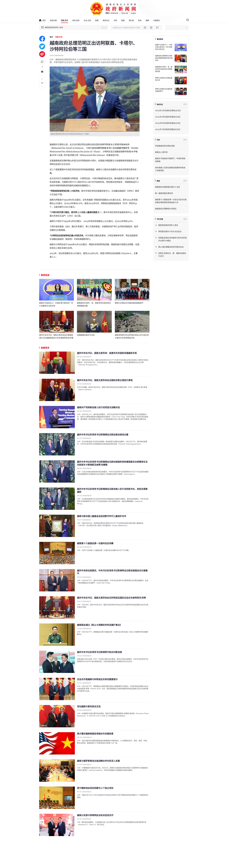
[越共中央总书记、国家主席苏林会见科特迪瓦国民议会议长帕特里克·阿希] (57, 607)
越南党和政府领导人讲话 (168, 225)
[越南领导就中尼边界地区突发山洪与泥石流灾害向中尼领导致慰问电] (132, 321)
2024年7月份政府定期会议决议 (167, 129)
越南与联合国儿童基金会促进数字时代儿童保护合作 (101, 516)
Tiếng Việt (124, 13)
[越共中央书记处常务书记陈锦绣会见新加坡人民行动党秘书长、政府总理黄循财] (57, 498)
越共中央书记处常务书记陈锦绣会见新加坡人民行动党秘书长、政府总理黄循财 (112, 490)
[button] (102, 27)
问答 (115, 20)
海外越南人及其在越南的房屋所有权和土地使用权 (170, 169)
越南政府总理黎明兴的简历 (165, 209)
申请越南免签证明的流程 (165, 146)
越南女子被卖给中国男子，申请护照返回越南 (170, 159)
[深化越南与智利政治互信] (57, 716)
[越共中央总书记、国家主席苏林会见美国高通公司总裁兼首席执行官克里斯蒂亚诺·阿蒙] (56, 321)
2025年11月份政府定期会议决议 (168, 110)
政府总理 (53, 20)
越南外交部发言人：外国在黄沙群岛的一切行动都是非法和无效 (56, 304)
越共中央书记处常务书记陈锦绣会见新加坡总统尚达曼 (102, 434)
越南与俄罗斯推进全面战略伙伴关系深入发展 (98, 760)
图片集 (131, 20)
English (133, 13)
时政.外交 (64, 20)
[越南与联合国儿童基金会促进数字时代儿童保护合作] (57, 526)
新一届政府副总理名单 (164, 193)
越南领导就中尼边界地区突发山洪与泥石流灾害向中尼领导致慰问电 (132, 336)
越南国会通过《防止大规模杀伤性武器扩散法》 (99, 625)
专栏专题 (160, 219)
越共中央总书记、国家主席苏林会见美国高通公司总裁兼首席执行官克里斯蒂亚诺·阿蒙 (56, 336)
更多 (185, 104)
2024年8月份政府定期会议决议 (167, 123)
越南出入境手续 (161, 152)
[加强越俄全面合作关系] (94, 321)
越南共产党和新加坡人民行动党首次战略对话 (98, 407)
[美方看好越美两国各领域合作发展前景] (57, 743)
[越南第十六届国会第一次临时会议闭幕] (57, 553)
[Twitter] (157, 27)
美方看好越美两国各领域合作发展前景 (95, 733)
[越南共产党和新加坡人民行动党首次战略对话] (57, 417)
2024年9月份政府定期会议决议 (167, 117)
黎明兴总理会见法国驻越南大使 (163, 79)
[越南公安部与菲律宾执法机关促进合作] (57, 825)
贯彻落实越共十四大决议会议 (55, 27)
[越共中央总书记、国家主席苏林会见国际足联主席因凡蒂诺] (57, 390)
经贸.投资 (75, 20)
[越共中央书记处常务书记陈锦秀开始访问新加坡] (57, 662)
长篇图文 (156, 20)
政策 (96, 20)
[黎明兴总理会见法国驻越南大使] (181, 80)
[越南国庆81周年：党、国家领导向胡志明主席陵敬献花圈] (94, 289)
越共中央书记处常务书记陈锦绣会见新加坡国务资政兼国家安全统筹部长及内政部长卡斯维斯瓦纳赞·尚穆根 (112, 463)
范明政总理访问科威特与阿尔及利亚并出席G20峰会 (172, 239)
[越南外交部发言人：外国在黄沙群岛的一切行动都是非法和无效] (56, 289)
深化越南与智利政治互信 (89, 706)
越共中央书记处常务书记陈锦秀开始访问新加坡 (99, 652)
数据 (123, 20)
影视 (139, 20)
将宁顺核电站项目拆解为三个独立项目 (95, 788)
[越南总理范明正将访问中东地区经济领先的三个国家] (95, 99)
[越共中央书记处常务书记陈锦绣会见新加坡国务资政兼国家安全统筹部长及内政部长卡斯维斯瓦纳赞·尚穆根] (57, 471)
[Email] (145, 27)
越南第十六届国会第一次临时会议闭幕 (95, 543)
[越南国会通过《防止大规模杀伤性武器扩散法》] (57, 634)
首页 (44, 20)
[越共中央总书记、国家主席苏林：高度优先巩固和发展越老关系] (57, 363)
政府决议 (106, 20)
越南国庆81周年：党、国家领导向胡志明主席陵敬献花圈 (94, 304)
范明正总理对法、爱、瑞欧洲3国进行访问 (172, 254)
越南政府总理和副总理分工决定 (167, 187)
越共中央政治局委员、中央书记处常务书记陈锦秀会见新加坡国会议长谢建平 (112, 572)
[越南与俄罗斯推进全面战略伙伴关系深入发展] (57, 770)
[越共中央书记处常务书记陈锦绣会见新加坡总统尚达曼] (57, 444)
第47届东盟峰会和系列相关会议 (171, 247)
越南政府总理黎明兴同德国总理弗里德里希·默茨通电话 (163, 58)
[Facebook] (151, 27)
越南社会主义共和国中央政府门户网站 (127, 27)
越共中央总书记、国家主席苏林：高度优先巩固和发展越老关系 (107, 353)
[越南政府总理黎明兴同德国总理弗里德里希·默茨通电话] (181, 58)
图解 (147, 20)
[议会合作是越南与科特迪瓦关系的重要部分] (57, 689)
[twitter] (42, 46)
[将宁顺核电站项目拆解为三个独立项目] (57, 798)
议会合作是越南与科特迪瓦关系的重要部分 (97, 679)
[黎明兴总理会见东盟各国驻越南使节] (132, 289)
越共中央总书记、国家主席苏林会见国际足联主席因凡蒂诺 (105, 380)
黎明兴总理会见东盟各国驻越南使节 (129, 303)
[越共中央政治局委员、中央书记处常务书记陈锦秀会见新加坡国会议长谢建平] (57, 580)
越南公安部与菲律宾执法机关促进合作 (95, 815)
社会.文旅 (87, 20)
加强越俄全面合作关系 (86, 335)
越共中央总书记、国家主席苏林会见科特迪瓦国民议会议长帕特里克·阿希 (111, 597)
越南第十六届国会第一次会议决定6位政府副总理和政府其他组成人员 (171, 200)
